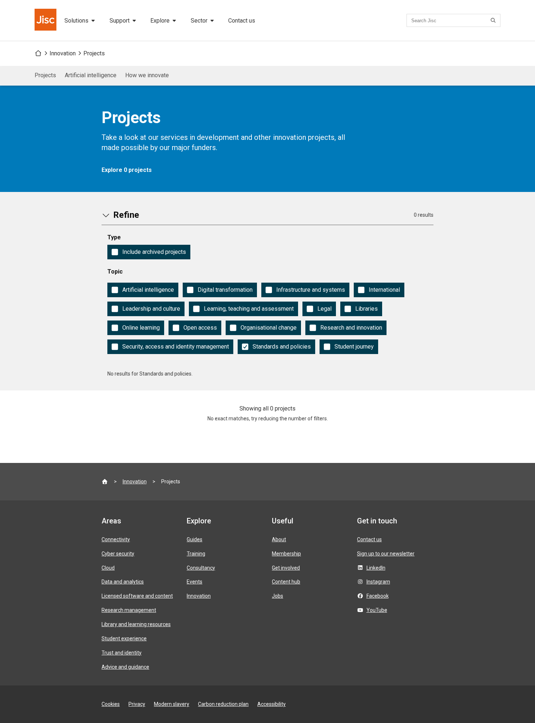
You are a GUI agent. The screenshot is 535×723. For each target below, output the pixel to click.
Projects (94, 53)
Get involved (286, 568)
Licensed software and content (137, 596)
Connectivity (116, 539)
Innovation (62, 53)
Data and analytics (123, 582)
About (279, 539)
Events (194, 582)
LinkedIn (375, 568)
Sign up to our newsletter (386, 554)
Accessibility (271, 704)
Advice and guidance (125, 667)
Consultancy (201, 568)
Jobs (277, 596)
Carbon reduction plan (223, 704)
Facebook (377, 596)
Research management (129, 610)
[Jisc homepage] (46, 20)
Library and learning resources (136, 624)
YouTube (376, 610)
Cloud (108, 568)
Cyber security (118, 554)
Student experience (124, 638)
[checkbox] (148, 252)
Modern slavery (171, 704)
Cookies (111, 704)
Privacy (136, 704)
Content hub (286, 582)
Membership (286, 554)
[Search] (494, 20)
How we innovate (147, 75)
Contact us (241, 20)
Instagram (378, 582)
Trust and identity (122, 653)
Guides (194, 539)
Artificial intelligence (90, 75)
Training (196, 554)
